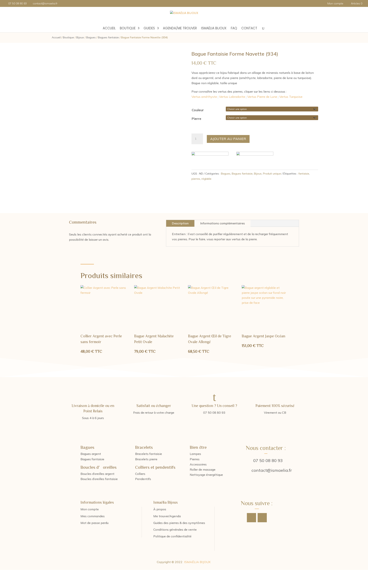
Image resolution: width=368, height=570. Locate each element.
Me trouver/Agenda (167, 516)
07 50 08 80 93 (268, 460)
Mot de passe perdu (94, 523)
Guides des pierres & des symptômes (179, 523)
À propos (159, 509)
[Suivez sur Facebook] (251, 517)
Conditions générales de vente (175, 529)
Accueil (109, 28)
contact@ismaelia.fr (271, 470)
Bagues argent (90, 454)
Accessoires (198, 464)
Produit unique (272, 173)
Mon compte (335, 3)
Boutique (128, 28)
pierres (195, 178)
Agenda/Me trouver (180, 28)
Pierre (196, 118)
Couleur (198, 110)
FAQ (234, 28)
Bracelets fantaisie (148, 454)
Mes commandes (92, 516)
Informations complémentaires (222, 223)
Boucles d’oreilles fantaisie (99, 479)
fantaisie (303, 173)
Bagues (91, 37)
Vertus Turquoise (290, 97)
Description (180, 223)
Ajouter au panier (228, 139)
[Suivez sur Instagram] (262, 517)
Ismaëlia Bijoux (214, 28)
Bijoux (80, 37)
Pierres (195, 459)
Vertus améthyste (204, 97)
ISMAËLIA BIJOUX (197, 562)
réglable (206, 178)
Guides (149, 28)
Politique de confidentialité (172, 536)
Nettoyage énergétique (206, 475)
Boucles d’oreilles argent (97, 474)
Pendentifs (143, 479)
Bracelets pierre (146, 459)
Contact (249, 28)
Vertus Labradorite (232, 97)
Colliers (140, 474)
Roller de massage (202, 469)
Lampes (195, 454)
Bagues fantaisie (108, 37)
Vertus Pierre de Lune (262, 97)
